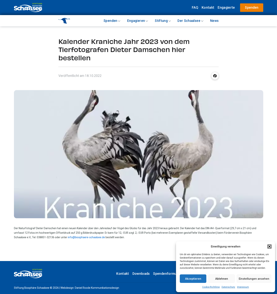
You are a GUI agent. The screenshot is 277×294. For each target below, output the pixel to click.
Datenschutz (228, 287)
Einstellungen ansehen (254, 278)
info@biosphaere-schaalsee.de (86, 237)
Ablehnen (221, 278)
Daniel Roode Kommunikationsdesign (97, 287)
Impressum (243, 287)
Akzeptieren (193, 278)
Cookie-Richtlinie (211, 287)
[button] (269, 246)
